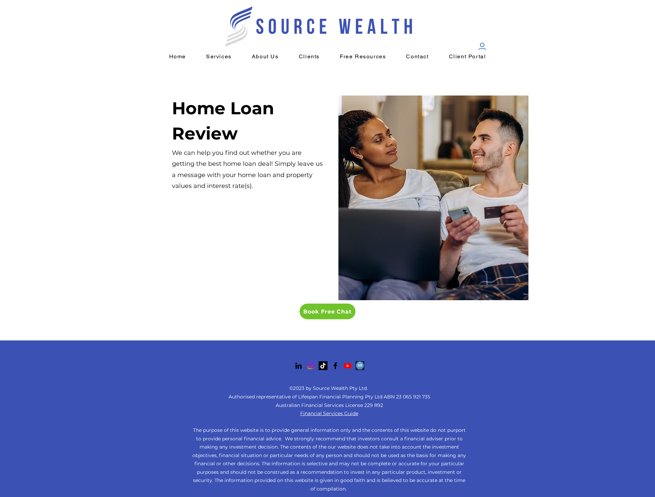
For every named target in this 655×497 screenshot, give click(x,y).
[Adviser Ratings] (359, 365)
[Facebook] (335, 365)
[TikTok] (323, 365)
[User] (482, 47)
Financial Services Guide (329, 413)
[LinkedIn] (298, 365)
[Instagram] (310, 365)
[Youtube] (347, 365)
